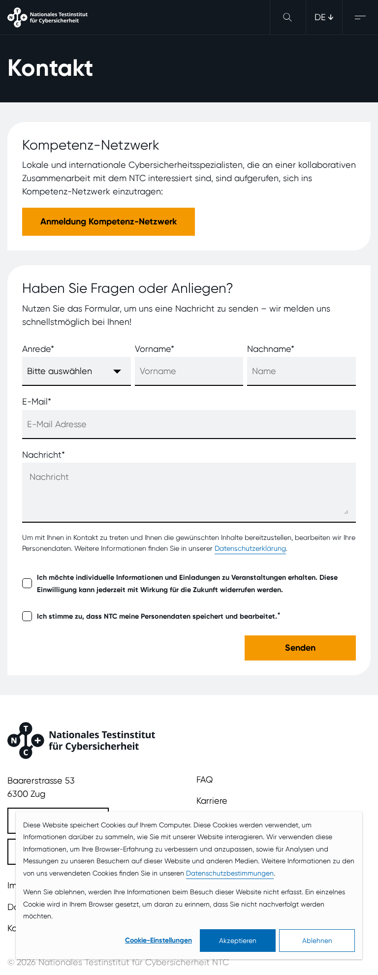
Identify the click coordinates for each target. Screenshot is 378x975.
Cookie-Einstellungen (158, 940)
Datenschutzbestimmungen (230, 873)
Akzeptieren (237, 940)
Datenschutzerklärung (250, 548)
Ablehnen (317, 940)
